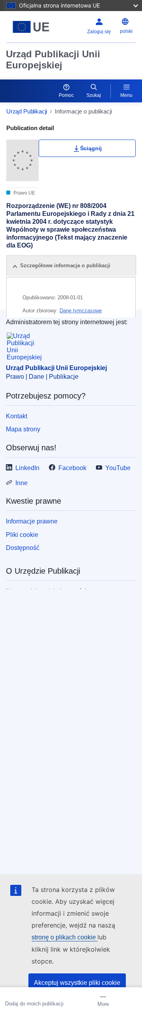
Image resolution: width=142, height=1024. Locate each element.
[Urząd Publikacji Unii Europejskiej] (31, 27)
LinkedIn (27, 468)
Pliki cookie (22, 534)
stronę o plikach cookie (64, 937)
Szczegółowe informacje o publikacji (65, 265)
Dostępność (22, 547)
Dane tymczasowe (81, 311)
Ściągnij (91, 148)
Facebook (72, 468)
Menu (126, 95)
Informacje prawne (32, 521)
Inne (21, 483)
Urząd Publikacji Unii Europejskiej (53, 59)
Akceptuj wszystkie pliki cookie (77, 982)
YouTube (118, 468)
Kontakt (16, 416)
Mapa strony (23, 429)
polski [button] (126, 31)
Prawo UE (23, 193)
